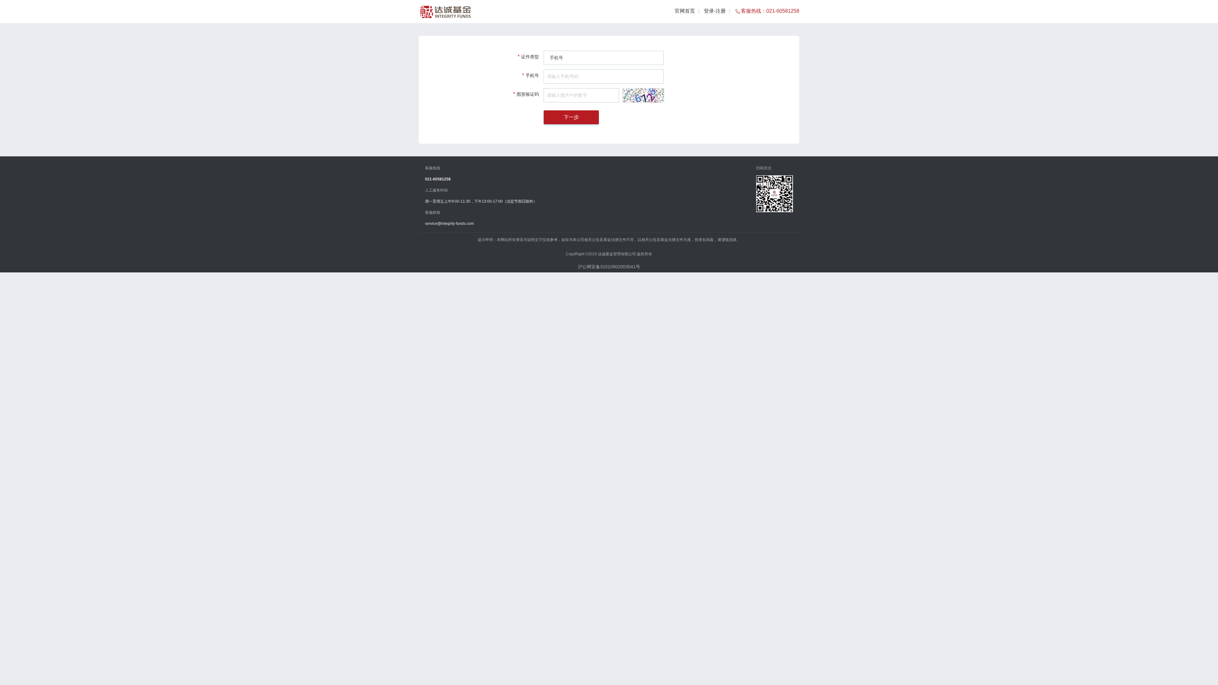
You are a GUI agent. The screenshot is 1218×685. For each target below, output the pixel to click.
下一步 (571, 117)
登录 (709, 11)
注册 (721, 11)
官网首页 (685, 11)
